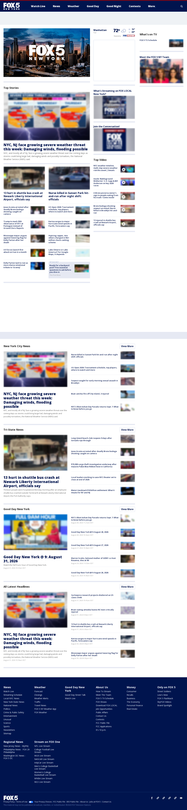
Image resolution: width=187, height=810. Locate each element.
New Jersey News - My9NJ (16, 746)
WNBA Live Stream (43, 778)
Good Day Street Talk (75, 694)
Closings (38, 694)
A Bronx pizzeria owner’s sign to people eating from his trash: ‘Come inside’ (106, 195)
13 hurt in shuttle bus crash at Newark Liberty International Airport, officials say (23, 196)
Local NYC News (11, 698)
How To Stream (103, 691)
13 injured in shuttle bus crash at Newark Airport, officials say (105, 222)
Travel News (40, 705)
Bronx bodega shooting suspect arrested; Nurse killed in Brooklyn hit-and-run (106, 209)
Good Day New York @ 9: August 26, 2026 (89, 572)
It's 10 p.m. (101, 730)
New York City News (17, 346)
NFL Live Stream (42, 746)
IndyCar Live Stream (43, 762)
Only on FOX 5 (166, 687)
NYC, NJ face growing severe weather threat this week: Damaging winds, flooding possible (46, 146)
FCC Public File (103, 723)
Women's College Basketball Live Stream (45, 773)
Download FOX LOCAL (106, 705)
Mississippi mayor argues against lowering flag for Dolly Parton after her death (15, 239)
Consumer (131, 691)
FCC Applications (104, 726)
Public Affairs (102, 712)
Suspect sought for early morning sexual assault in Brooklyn (94, 381)
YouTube (169, 798)
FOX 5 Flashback (165, 698)
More (151, 6)
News (7, 687)
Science (7, 723)
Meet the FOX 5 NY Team (154, 57)
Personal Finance (135, 705)
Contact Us (101, 715)
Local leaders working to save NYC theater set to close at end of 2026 (93, 478)
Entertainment (10, 715)
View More (127, 346)
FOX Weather (40, 712)
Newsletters (9, 730)
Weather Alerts (41, 698)
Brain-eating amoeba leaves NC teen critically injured (92, 610)
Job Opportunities (104, 708)
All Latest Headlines (17, 586)
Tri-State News (13, 429)
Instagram (157, 798)
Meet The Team (103, 694)
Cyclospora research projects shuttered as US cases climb (92, 596)
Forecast (38, 691)
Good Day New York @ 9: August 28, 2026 (89, 532)
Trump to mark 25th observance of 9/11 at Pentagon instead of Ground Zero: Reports (14, 225)
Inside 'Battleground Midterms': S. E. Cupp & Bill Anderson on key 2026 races (106, 182)
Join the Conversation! (107, 126)
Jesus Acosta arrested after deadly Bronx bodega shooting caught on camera (16, 210)
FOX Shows (101, 701)
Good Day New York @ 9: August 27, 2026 (89, 545)
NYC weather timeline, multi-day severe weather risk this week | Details (106, 167)
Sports (7, 726)
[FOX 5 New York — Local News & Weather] (13, 6)
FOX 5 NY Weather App (45, 708)
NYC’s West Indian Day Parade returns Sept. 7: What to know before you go (94, 407)
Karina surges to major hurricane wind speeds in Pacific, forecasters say (60, 223)
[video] (127, 169)
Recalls (130, 694)
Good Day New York (17, 509)
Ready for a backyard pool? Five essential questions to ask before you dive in (60, 269)
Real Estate (132, 708)
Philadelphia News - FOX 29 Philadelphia (17, 750)
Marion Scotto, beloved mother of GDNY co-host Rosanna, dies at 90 (93, 559)
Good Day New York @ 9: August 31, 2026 (33, 559)
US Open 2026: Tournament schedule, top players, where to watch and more (61, 209)
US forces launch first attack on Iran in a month (15, 250)
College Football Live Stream (44, 750)
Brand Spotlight (164, 705)
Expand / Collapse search (181, 6)
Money (131, 687)
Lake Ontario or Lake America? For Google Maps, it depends (58, 252)
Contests (100, 719)
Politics (7, 708)
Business (131, 698)
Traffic (37, 701)
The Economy (133, 701)
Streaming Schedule (13, 694)
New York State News (14, 701)
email (181, 798)
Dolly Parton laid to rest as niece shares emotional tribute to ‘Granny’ (16, 265)
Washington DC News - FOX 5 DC (15, 757)
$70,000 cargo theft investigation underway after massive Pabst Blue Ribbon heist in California (94, 465)
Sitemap (7, 733)
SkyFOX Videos (164, 701)
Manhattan (100, 30)
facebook (152, 798)
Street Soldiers (164, 691)
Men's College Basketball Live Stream (46, 767)
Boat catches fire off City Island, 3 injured (90, 393)
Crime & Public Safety (14, 712)
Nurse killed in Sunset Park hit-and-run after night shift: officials (69, 196)
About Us (102, 687)
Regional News (13, 742)
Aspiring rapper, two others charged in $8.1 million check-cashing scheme (59, 239)
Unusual (7, 719)
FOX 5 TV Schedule (148, 40)
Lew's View (162, 694)
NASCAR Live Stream (44, 759)
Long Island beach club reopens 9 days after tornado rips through (91, 439)
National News (11, 705)
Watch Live (9, 691)
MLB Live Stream (42, 755)
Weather (40, 687)
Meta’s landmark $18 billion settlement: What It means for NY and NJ (93, 491)
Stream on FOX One (47, 742)
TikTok (163, 798)
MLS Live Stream (42, 782)
